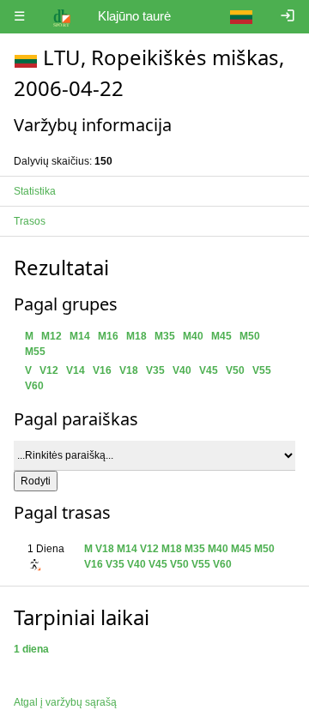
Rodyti (36, 481)
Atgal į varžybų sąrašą (65, 702)
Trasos (29, 221)
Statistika (35, 191)
